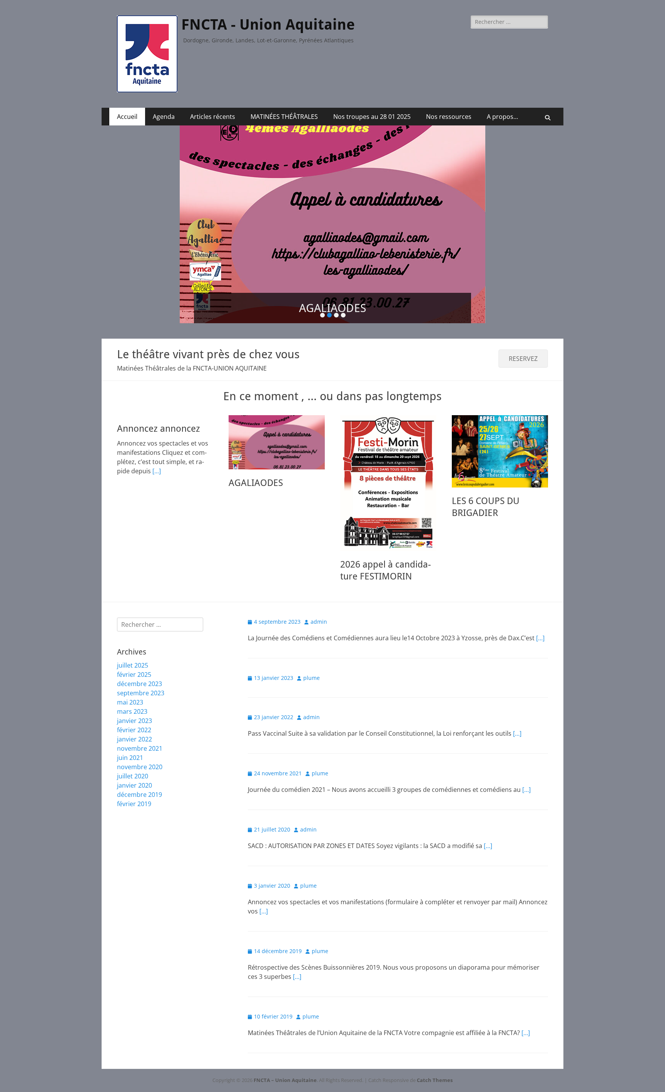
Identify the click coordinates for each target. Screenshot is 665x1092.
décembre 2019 (139, 789)
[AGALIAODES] (277, 437)
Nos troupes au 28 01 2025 (372, 116)
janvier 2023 (134, 715)
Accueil (127, 116)
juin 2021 (130, 752)
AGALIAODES (256, 477)
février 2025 (134, 669)
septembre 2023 (140, 687)
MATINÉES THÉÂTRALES (284, 116)
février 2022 (134, 724)
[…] (540, 632)
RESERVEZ (523, 353)
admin (319, 616)
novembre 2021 (139, 743)
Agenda (164, 116)
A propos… (502, 116)
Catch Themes (435, 1074)
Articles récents (212, 116)
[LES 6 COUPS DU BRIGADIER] (500, 446)
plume (311, 672)
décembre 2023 (139, 678)
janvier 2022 (134, 734)
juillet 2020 (132, 770)
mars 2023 (132, 706)
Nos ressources (448, 116)
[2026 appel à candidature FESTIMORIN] (388, 478)
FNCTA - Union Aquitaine (268, 24)
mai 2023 (130, 697)
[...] (156, 465)
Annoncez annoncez (158, 423)
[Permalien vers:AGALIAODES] (332, 224)
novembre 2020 (139, 761)
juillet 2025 (132, 660)
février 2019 (134, 798)
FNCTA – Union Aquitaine (285, 1074)
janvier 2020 (134, 780)
